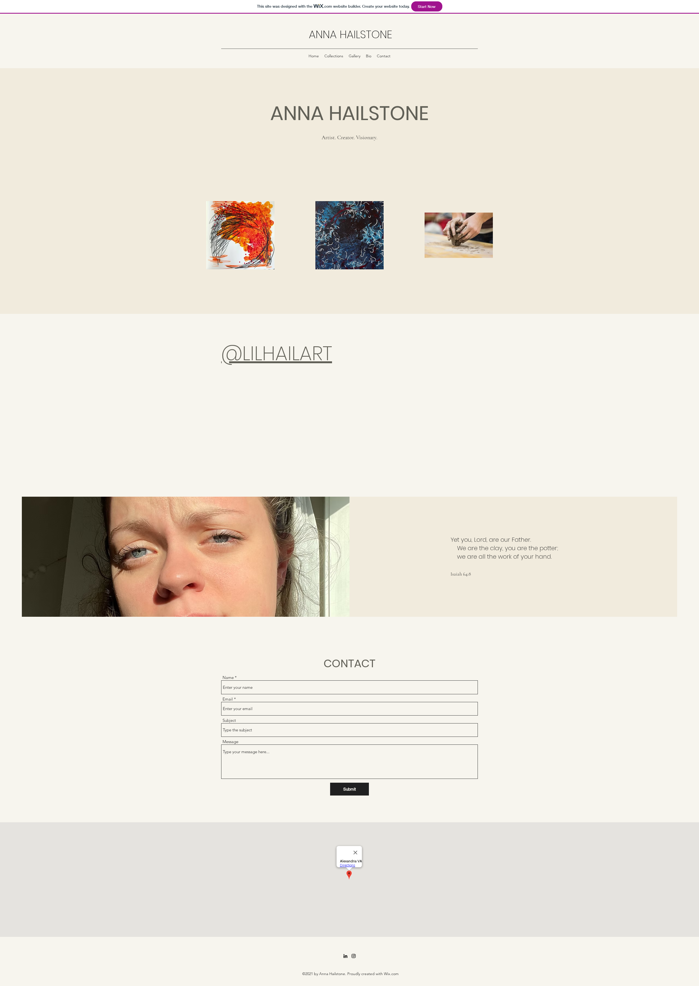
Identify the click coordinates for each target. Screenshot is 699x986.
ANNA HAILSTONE (350, 34)
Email (228, 699)
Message (230, 742)
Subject (229, 720)
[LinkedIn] (345, 956)
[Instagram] (353, 956)
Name (228, 677)
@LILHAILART (276, 353)
